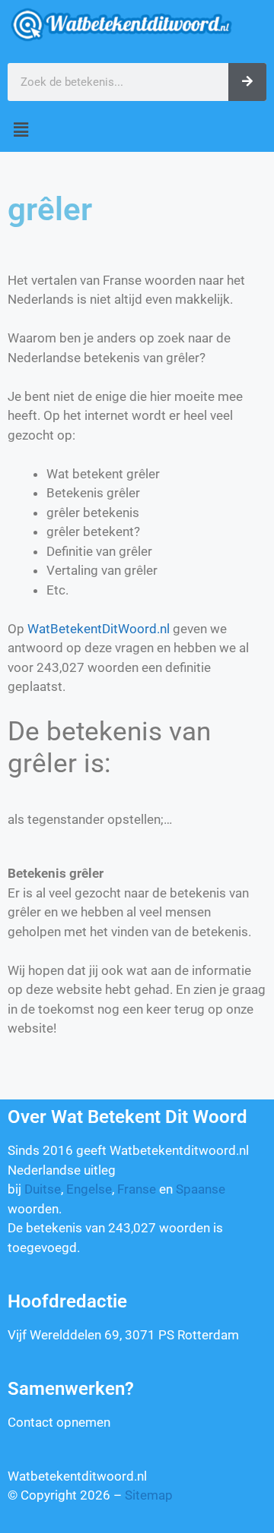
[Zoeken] (247, 82)
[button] (137, 130)
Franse (136, 1189)
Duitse (42, 1189)
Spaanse (200, 1189)
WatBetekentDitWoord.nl (98, 628)
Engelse (89, 1189)
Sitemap (149, 1495)
